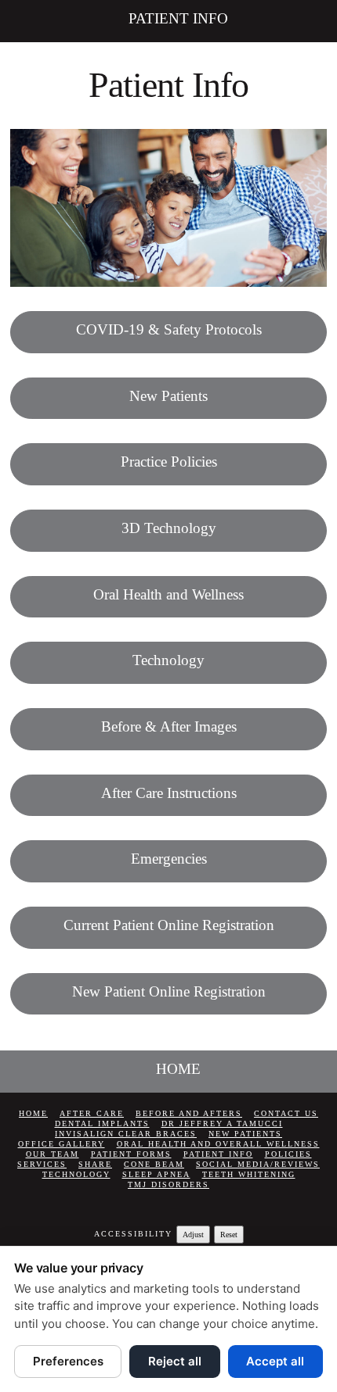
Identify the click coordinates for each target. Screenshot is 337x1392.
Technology (168, 660)
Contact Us (286, 1113)
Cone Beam (154, 1164)
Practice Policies (169, 461)
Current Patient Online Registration (168, 925)
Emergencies (169, 858)
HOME (178, 1069)
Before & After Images (169, 726)
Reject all (174, 1361)
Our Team (52, 1154)
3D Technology (168, 528)
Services (42, 1164)
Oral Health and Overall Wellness (218, 1144)
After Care (92, 1113)
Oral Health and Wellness (168, 594)
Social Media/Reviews (258, 1164)
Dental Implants (102, 1123)
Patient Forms (131, 1154)
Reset (228, 1234)
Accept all (275, 1361)
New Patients (168, 396)
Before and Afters (189, 1113)
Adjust (193, 1234)
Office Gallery (61, 1144)
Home (33, 1113)
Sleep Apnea (156, 1174)
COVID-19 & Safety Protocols (169, 329)
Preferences (68, 1361)
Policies (288, 1154)
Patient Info (218, 1154)
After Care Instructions (169, 793)
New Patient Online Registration (169, 991)
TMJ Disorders (168, 1184)
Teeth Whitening (248, 1174)
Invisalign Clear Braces (126, 1133)
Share (95, 1164)
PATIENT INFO (178, 18)
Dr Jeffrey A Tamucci (222, 1123)
